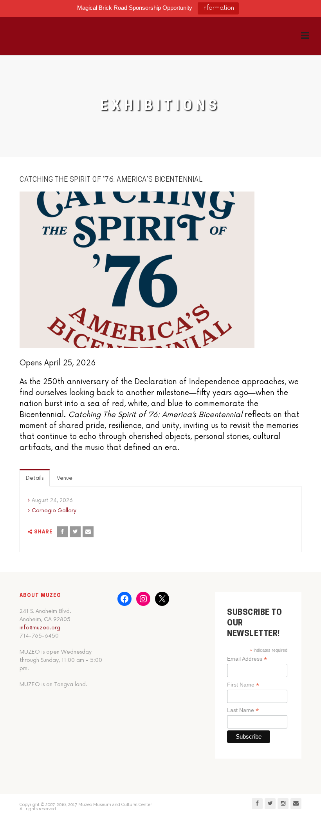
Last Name (243, 710)
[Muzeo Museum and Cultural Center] (50, 36)
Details (34, 478)
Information (218, 8)
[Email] (88, 531)
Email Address (247, 659)
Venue (64, 478)
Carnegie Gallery (54, 510)
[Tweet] (75, 531)
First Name (243, 685)
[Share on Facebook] (62, 531)
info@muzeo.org (40, 627)
